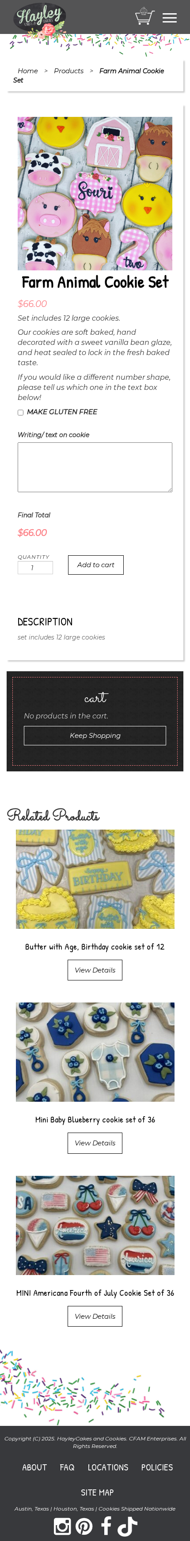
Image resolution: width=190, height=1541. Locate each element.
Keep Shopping (95, 735)
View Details (95, 970)
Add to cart (95, 565)
